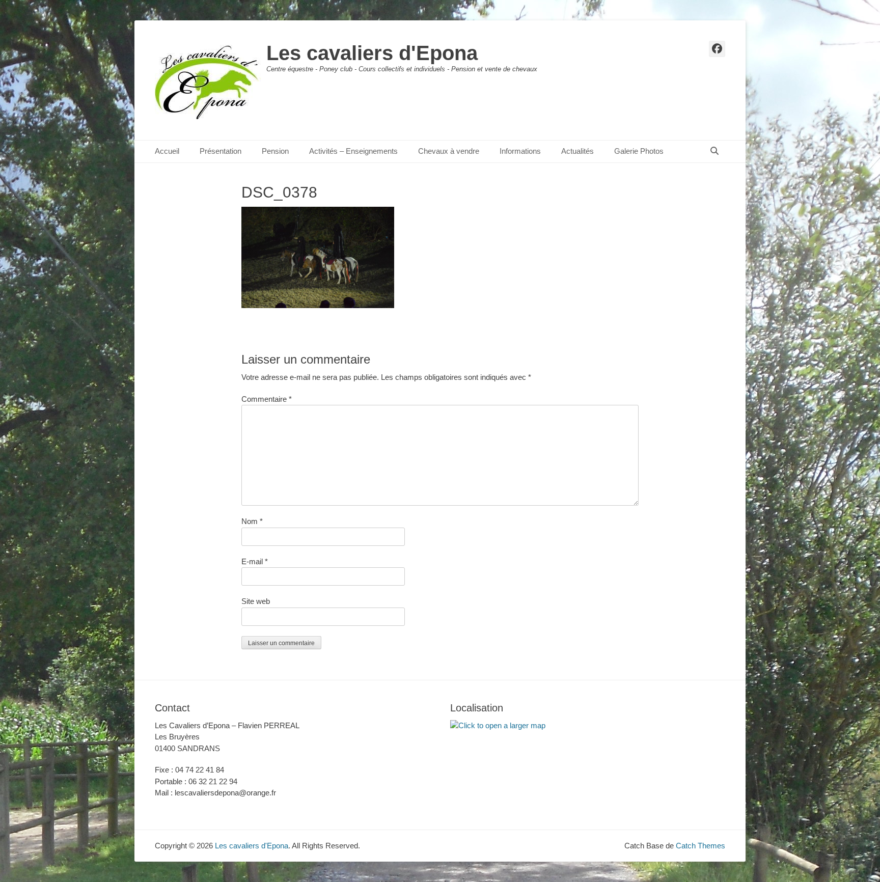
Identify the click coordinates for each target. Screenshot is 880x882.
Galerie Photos (639, 151)
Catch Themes (700, 845)
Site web (255, 601)
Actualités (577, 151)
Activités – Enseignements (353, 151)
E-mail (254, 561)
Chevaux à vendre (448, 151)
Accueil (167, 151)
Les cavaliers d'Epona (372, 53)
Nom (252, 521)
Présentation (220, 151)
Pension (275, 151)
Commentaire (266, 399)
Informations (520, 151)
